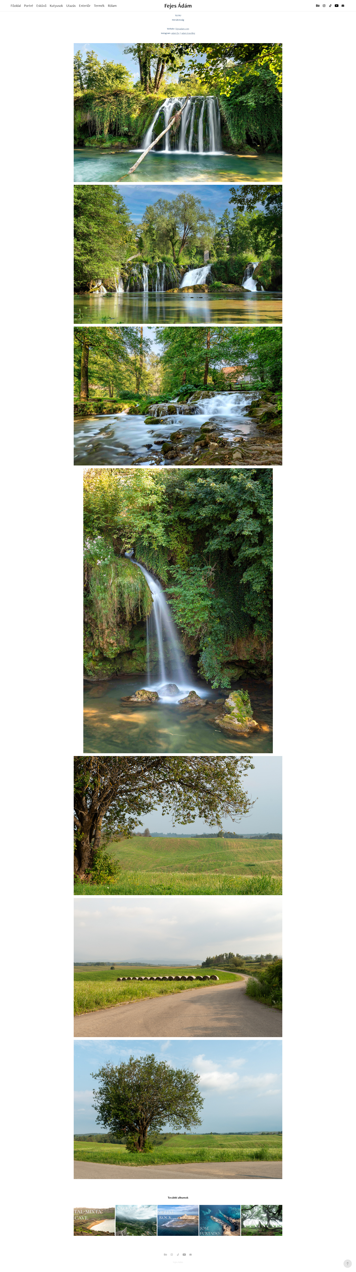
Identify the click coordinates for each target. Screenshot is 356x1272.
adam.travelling (188, 33)
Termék (99, 5)
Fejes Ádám (178, 5)
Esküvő (41, 5)
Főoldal (16, 5)
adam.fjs (175, 33)
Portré (28, 5)
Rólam (112, 5)
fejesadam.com (182, 28)
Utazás (71, 5)
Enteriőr (85, 5)
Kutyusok (56, 5)
